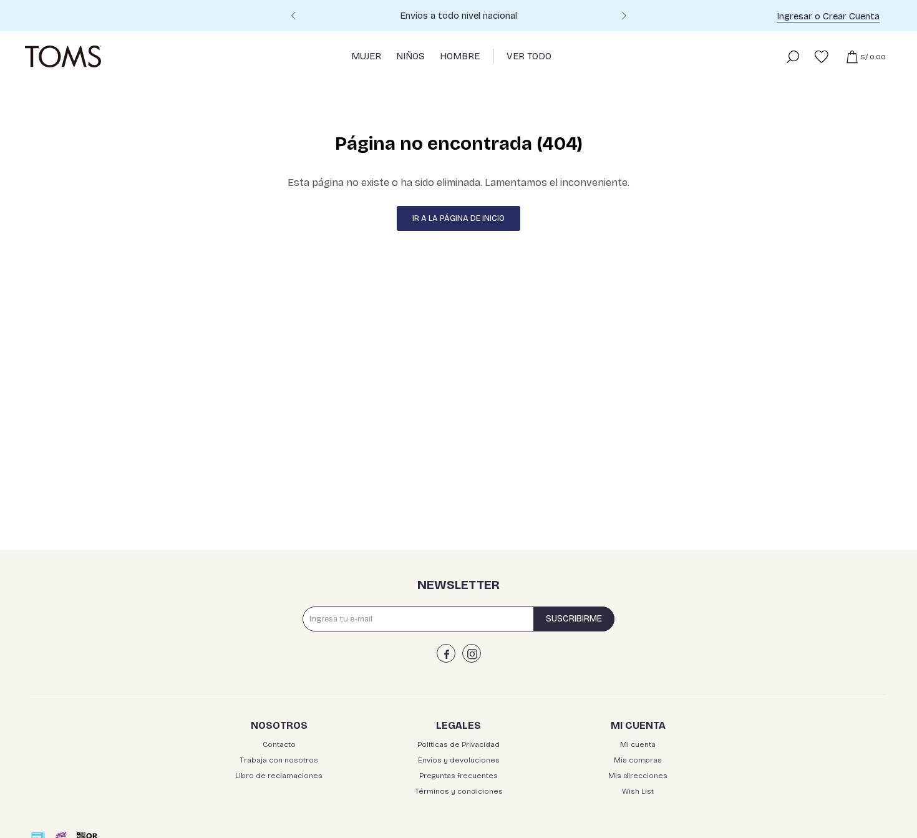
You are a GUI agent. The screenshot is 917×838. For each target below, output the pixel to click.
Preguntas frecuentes (458, 775)
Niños (410, 56)
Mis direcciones (637, 775)
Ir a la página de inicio (458, 218)
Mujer (366, 56)
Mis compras (638, 760)
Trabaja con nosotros (279, 760)
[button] (623, 17)
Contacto (279, 744)
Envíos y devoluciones (459, 760)
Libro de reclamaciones (279, 775)
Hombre (460, 56)
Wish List (638, 791)
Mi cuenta (638, 744)
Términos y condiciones (459, 791)
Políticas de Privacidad (458, 744)
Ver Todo (529, 56)
